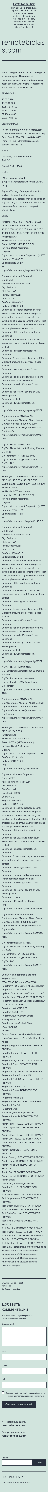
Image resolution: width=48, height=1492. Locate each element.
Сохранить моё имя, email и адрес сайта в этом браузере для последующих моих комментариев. (25, 1394)
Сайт (4, 1379)
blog (9, 1286)
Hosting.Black (24, 4)
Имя (4, 1351)
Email (5, 1365)
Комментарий (9, 1323)
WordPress (24, 1482)
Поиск (5, 1458)
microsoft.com (15, 1289)
